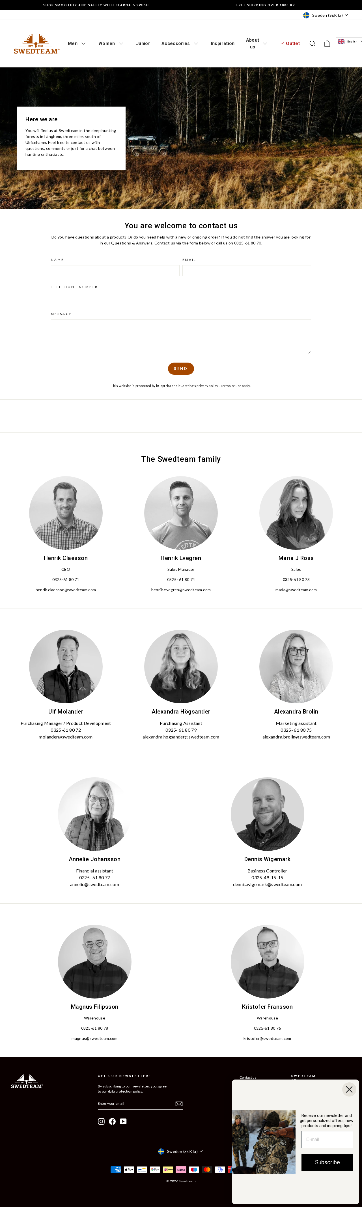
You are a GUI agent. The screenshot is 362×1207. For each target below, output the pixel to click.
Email (189, 259)
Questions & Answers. (132, 242)
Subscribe (327, 1162)
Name (57, 259)
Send (181, 368)
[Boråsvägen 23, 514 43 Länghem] (181, 138)
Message (61, 314)
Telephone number (74, 287)
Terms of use (231, 386)
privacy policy (208, 386)
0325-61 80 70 (247, 242)
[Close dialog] (349, 1089)
